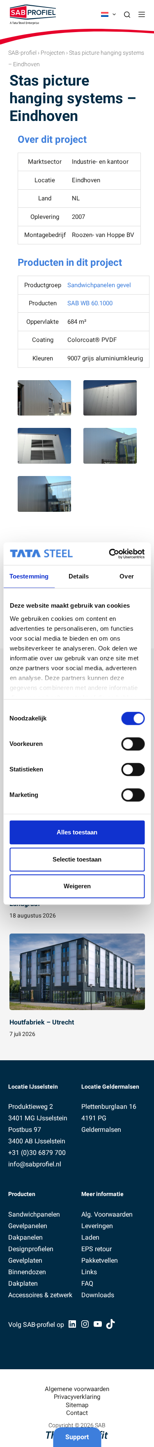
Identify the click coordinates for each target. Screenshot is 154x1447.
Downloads (97, 1295)
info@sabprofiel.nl (34, 1164)
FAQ (87, 1283)
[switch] (133, 743)
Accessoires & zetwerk (40, 1295)
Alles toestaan (77, 832)
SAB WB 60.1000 (90, 303)
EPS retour (96, 1249)
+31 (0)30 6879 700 (37, 1153)
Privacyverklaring (77, 1397)
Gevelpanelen (27, 1226)
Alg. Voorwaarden (107, 1214)
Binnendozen (27, 1272)
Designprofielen (30, 1249)
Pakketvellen (99, 1260)
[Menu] (141, 14)
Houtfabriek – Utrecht (41, 1022)
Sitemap (77, 1405)
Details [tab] (79, 576)
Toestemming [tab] (28, 576)
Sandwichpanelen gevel (99, 285)
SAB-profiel (22, 52)
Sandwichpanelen (34, 1214)
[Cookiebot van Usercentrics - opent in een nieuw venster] (110, 553)
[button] (108, 14)
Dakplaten (23, 1283)
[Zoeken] (127, 15)
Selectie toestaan (77, 859)
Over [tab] (126, 576)
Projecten (53, 52)
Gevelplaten (25, 1260)
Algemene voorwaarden (77, 1389)
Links (89, 1272)
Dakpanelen (25, 1237)
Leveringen (97, 1226)
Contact (77, 1413)
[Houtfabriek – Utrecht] (77, 972)
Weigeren (77, 886)
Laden (90, 1237)
